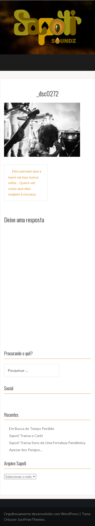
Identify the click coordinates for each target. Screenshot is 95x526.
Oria (7, 519)
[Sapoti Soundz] (47, 27)
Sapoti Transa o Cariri (26, 435)
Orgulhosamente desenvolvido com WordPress (41, 514)
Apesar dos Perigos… (26, 450)
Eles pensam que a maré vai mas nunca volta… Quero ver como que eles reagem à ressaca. (24, 182)
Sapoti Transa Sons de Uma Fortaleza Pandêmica (47, 443)
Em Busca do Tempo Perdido (31, 428)
